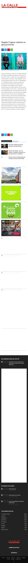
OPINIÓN (12, 559)
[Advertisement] (14, 23)
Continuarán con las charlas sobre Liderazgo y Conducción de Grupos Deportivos (16, 363)
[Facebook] (19, 2)
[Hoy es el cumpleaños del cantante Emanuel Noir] (4, 503)
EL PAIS (8, 559)
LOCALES (3, 557)
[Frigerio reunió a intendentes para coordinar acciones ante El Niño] (4, 158)
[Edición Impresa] (4, 490)
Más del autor (15, 141)
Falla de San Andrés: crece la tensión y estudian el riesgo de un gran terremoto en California (16, 152)
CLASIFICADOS (18, 559)
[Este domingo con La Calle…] (4, 497)
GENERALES (18, 557)
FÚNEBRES (23, 557)
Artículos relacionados (6, 141)
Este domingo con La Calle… (15, 495)
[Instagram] (22, 2)
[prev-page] (2, 163)
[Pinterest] (8, 49)
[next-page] (4, 163)
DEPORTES (13, 557)
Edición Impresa (12, 488)
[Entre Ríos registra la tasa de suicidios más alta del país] (4, 146)
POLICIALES (8, 557)
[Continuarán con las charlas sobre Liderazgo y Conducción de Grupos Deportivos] (4, 363)
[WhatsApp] (11, 49)
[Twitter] (25, 2)
